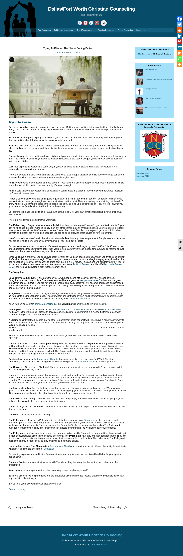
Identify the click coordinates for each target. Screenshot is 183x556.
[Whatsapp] (179, 59)
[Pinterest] (179, 41)
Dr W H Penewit (81, 264)
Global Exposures (99, 544)
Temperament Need (45, 304)
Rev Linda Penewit (112, 309)
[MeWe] (179, 47)
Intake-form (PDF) (142, 176)
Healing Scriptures (151, 89)
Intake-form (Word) (142, 173)
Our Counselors (44, 30)
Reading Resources (106, 30)
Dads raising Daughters (153, 98)
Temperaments (60, 309)
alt (12, 59)
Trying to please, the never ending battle (67, 48)
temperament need (89, 280)
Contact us (140, 30)
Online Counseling (125, 30)
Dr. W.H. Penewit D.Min (67, 53)
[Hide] (182, 70)
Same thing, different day (107, 507)
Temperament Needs (79, 298)
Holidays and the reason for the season (158, 79)
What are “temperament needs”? (156, 108)
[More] (179, 64)
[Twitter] (179, 24)
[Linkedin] (179, 36)
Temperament (91, 420)
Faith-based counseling (63, 30)
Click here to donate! (146, 54)
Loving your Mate (23, 507)
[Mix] (179, 53)
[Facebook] (179, 19)
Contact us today (17, 489)
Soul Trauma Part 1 (151, 70)
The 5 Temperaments (86, 30)
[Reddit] (179, 30)
